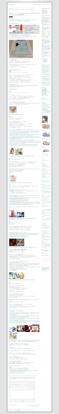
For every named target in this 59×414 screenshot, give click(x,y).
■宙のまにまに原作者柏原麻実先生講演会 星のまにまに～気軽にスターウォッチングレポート (46, 220)
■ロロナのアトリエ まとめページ (45, 146)
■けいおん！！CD (44, 224)
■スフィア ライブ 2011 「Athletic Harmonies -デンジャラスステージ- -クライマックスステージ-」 (46, 197)
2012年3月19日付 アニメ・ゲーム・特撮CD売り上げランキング (18, 371)
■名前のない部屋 (44, 88)
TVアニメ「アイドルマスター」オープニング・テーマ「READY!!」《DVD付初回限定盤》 (20, 341)
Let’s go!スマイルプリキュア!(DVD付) (13, 114)
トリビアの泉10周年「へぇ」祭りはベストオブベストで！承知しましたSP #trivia (46, 56)
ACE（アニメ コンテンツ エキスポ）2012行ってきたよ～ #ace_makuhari (32, 405)
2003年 (46, 269)
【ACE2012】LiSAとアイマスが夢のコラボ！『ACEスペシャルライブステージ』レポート (21, 19)
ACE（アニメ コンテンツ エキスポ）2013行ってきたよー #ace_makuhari (19, 369)
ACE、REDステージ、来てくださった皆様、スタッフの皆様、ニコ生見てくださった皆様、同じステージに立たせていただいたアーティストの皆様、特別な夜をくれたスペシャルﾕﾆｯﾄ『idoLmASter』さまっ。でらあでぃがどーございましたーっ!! (24, 313)
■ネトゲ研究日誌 (44, 89)
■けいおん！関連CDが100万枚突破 (46, 244)
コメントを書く (25, 15)
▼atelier (43, 44)
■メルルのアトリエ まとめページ (45, 129)
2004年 (44, 269)
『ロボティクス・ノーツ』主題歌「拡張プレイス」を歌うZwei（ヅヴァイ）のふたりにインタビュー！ (22, 206)
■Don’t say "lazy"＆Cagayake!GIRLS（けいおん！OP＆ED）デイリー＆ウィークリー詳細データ (46, 246)
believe (22, 15)
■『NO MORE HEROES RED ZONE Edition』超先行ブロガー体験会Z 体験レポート (46, 210)
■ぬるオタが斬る (44, 93)
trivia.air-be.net (31, 409)
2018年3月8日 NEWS (44, 13)
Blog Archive (43, 250)
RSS (45, 4)
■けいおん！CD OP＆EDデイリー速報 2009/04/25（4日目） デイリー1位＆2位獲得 (46, 234)
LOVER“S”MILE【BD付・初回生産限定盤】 (24, 340)
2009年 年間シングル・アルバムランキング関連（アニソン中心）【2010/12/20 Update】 (46, 109)
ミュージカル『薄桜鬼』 (12, 98)
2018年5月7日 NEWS (44, 10)
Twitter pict (43, 61)
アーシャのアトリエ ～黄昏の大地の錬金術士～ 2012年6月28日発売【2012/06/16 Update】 (46, 46)
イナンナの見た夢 (11, 218)
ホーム (9, 8)
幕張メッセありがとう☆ (13, 232)
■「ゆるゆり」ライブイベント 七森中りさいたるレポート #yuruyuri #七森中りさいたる (46, 188)
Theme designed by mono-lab (25, 409)
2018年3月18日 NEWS (44, 12)
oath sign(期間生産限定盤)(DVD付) (13, 340)
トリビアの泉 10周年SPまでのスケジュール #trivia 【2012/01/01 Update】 (46, 54)
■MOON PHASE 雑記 (44, 90)
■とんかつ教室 (43, 94)
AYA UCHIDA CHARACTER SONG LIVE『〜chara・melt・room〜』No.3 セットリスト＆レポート (46, 18)
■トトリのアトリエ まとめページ (45, 138)
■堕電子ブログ (43, 91)
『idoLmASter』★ (12, 262)
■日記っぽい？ (43, 92)
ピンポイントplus (48, 80)
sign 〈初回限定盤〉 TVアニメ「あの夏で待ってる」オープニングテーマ (18, 182)
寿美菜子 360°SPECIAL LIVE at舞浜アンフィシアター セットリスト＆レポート (46, 23)
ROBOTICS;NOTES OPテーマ (13, 219)
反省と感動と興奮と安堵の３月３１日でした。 (15, 269)
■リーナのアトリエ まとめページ (45, 160)
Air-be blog (11, 4)
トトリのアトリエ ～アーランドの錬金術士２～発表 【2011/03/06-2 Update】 (46, 113)
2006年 (48, 268)
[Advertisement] (25, 6)
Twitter (49, 4)
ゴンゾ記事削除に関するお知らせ (46, 15)
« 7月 (43, 263)
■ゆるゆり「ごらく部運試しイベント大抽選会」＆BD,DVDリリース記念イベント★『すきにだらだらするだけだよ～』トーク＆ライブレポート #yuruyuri (46, 192)
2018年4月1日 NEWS (44, 11)
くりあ (10, 270)
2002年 (48, 269)
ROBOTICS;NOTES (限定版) (18, 218)
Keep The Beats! (37, 340)
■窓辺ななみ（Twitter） (44, 95)
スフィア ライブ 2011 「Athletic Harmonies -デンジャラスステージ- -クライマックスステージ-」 (46, 105)
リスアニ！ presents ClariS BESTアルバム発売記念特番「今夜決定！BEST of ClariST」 (46, 43)
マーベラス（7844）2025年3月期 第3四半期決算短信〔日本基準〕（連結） (46, 66)
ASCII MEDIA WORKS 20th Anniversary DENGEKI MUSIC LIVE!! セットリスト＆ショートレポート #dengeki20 (24, 370)
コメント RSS (17, 375)
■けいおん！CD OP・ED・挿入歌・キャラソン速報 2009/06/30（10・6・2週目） (46, 240)
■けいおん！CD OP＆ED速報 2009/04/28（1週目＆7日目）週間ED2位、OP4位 (46, 237)
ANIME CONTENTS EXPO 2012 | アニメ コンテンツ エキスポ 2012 (18, 34)
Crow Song (32, 340)
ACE (10, 84)
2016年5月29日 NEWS (44, 103)
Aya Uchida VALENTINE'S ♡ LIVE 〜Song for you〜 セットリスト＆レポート (46, 25)
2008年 (44, 268)
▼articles (43, 9)
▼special (43, 16)
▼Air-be (43, 14)
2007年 (46, 268)
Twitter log (43, 60)
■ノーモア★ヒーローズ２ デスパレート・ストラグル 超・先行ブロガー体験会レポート (46, 215)
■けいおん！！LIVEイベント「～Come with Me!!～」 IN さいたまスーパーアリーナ (46, 206)
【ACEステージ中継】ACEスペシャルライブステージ (16, 64)
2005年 (43, 269)
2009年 (43, 268)
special (12, 8)
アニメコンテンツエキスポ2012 (14, 129)
